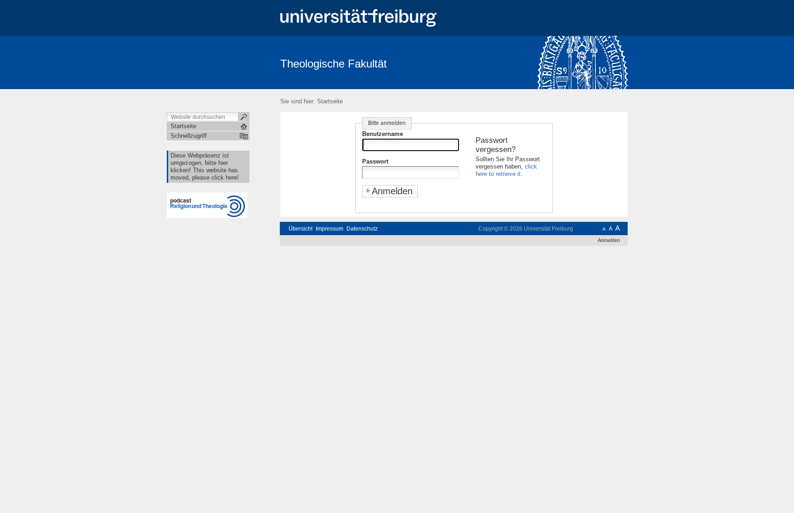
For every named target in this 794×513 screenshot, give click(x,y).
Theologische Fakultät (333, 63)
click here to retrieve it (506, 170)
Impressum (329, 228)
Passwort (375, 161)
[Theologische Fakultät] (583, 62)
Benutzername (382, 133)
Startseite (330, 101)
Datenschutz (362, 228)
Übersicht (300, 228)
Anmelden (609, 240)
